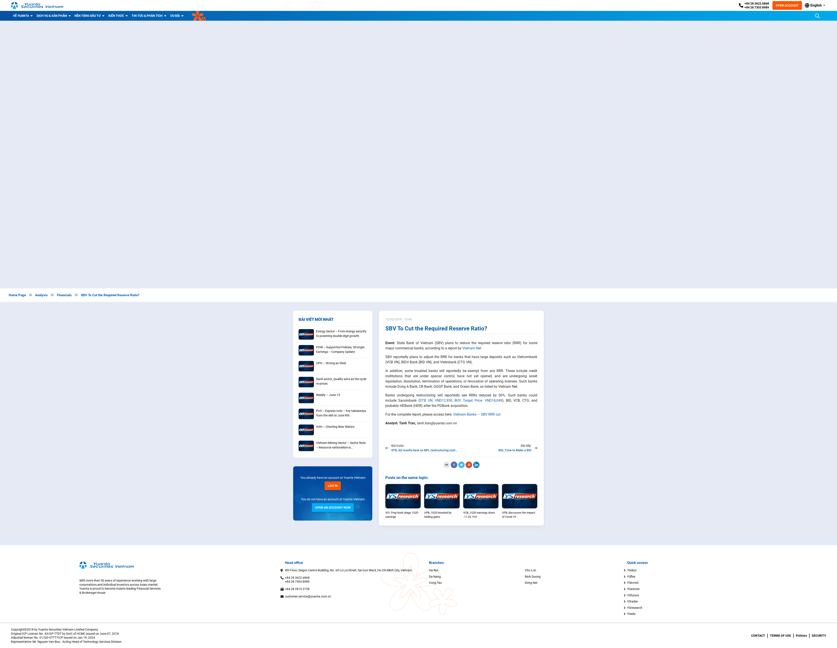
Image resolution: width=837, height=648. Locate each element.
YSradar (632, 601)
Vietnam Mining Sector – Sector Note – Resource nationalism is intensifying (341, 445)
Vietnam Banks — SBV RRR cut (476, 414)
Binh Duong (533, 576)
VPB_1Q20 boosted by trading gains (437, 515)
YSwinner (633, 589)
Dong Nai (531, 582)
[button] (815, 5)
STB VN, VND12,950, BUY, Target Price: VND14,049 (461, 400)
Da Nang (435, 576)
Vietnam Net (471, 348)
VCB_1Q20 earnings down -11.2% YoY (479, 515)
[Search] (817, 16)
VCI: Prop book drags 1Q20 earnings (401, 515)
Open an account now (332, 507)
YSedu (631, 614)
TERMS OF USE (780, 635)
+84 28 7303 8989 (756, 7)
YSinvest (633, 582)
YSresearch (634, 607)
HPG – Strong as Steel (331, 363)
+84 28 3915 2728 (297, 589)
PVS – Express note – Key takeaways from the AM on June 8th (341, 413)
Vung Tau (435, 582)
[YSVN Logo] (37, 5)
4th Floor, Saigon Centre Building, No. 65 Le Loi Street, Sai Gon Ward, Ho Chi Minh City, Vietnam (348, 570)
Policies (801, 635)
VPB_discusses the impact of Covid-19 (518, 515)
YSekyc (632, 570)
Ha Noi (433, 570)
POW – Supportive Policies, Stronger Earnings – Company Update (340, 349)
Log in (333, 485)
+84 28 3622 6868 (756, 3)
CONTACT (758, 635)
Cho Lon (530, 570)
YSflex (631, 576)
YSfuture (633, 595)
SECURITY (819, 635)
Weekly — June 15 (328, 395)
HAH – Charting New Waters (335, 426)
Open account (787, 5)
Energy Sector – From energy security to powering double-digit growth (341, 334)
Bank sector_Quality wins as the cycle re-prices (341, 381)
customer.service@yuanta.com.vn (308, 596)
